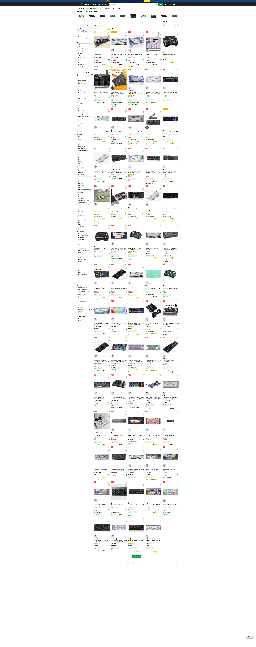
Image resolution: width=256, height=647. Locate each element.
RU (165, 4)
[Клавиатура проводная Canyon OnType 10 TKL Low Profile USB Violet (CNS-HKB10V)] (136, 347)
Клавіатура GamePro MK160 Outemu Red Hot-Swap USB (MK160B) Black (119, 249)
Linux (80, 261)
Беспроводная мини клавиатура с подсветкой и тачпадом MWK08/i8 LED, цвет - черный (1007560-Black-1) (171, 288)
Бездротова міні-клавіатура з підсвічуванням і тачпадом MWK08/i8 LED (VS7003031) (134, 249)
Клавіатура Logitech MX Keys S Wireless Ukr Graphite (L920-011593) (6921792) (119, 172)
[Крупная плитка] (175, 25)
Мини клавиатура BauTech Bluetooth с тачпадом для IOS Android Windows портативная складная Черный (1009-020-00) (170, 172)
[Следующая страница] (176, 562)
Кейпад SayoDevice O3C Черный (101, 92)
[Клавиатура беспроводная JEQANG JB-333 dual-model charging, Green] (153, 274)
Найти (160, 4)
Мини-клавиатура (83, 233)
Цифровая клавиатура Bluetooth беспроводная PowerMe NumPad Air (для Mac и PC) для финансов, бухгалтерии (119, 209)
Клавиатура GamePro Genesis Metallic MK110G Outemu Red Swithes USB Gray (151, 470)
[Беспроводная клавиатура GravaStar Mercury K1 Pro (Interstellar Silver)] (153, 384)
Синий (80, 224)
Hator (80, 53)
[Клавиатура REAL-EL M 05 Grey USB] (136, 527)
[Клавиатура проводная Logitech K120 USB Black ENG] (171, 195)
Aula (80, 55)
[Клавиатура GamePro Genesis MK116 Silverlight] (153, 235)
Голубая (80, 161)
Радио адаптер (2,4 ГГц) (84, 189)
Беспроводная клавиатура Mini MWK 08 (100, 249)
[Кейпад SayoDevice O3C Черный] (102, 79)
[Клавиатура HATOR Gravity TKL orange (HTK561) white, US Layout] (171, 491)
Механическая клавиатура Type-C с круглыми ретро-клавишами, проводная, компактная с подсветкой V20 (102, 209)
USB (80, 183)
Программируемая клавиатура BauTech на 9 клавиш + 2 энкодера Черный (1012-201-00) (118, 398)
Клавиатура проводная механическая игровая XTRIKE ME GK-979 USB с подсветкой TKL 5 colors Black (152, 172)
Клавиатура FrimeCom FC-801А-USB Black (170, 132)
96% (80, 129)
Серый (81, 222)
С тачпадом (81, 205)
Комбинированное (83, 90)
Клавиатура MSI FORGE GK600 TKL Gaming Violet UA (101, 505)
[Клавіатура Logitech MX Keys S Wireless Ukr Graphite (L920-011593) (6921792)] (119, 158)
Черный (81, 226)
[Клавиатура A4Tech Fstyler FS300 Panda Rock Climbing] (102, 384)
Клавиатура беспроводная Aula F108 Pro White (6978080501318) (136, 470)
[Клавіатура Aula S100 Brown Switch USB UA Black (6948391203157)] (171, 421)
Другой (81, 228)
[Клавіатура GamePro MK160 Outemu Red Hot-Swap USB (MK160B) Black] (119, 235)
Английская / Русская (84, 100)
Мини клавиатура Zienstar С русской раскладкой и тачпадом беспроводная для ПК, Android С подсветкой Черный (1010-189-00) (135, 209)
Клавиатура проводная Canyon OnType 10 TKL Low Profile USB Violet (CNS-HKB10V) (135, 361)
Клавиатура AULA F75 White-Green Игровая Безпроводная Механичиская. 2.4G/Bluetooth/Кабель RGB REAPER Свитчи (136, 132)
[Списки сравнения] (174, 4)
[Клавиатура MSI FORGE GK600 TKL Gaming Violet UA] (102, 491)
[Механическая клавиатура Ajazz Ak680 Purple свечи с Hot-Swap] (136, 41)
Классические (82, 270)
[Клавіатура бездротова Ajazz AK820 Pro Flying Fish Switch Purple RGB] (153, 79)
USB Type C (82, 187)
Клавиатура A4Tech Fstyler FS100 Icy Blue (152, 541)
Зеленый (81, 213)
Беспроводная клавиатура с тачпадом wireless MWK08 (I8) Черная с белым (169, 55)
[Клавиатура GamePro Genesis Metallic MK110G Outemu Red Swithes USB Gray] (153, 456)
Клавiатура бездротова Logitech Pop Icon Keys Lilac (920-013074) (119, 541)
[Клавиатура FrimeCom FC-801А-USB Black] (171, 118)
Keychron (81, 57)
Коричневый (81, 215)
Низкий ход (81, 267)
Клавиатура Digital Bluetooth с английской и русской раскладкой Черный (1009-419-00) (118, 505)
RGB (80, 157)
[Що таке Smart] (112, 29)
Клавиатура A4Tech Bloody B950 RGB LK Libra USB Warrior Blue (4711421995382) (152, 505)
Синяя (80, 172)
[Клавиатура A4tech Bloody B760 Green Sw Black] (171, 347)
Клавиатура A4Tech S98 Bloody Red (170, 92)
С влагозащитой (82, 202)
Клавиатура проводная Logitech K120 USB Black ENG (169, 209)
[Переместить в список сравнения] (109, 35)
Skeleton (81, 198)
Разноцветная (82, 170)
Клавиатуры (117, 8)
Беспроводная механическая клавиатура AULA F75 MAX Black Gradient (118, 470)
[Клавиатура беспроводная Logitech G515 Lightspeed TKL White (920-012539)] (171, 384)
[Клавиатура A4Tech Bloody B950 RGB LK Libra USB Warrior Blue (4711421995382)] (153, 491)
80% (80, 118)
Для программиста (83, 200)
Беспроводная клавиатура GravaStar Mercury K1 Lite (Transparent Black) (119, 361)
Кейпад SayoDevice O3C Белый (152, 54)
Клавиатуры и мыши (109, 8)
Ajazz (80, 51)
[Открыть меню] (78, 4)
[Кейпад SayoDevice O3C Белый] (153, 41)
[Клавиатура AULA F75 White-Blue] (136, 274)
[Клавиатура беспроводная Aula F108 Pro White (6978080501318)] (136, 456)
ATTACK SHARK (82, 59)
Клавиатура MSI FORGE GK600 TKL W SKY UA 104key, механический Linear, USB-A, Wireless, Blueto (170, 470)
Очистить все (90, 25)
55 (144, 562)
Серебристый (82, 220)
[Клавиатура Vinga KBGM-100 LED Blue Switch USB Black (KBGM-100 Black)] (119, 118)
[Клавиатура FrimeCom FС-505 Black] (136, 491)
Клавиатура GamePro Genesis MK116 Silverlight (153, 249)
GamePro (81, 64)
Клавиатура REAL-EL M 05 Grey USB (136, 540)
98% (80, 131)
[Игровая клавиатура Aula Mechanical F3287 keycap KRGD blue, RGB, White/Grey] (153, 347)
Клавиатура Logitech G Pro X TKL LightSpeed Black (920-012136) (101, 541)
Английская (82, 98)
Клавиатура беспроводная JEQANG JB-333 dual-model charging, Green (153, 288)
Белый (81, 211)
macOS (81, 252)
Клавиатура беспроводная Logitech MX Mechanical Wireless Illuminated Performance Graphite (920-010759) (170, 249)
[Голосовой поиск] (156, 4)
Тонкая (80, 241)
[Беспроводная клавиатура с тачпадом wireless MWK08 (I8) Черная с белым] (171, 41)
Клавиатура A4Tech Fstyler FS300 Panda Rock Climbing (101, 398)
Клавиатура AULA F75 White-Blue (135, 287)
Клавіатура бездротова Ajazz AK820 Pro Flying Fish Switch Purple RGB (153, 93)
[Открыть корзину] (178, 4)
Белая (80, 159)
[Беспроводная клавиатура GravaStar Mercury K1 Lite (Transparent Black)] (119, 347)
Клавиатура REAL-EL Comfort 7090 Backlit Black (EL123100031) (136, 324)
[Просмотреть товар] (163, 53)
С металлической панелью (85, 291)
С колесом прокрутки (84, 204)
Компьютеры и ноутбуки (84, 8)
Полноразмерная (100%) (84, 116)
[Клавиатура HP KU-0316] (102, 41)
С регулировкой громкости (85, 196)
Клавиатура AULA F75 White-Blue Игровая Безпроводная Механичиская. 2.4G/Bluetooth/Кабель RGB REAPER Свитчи (118, 55)
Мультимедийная (83, 235)
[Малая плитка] (178, 25)
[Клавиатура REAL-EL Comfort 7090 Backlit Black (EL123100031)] (136, 310)
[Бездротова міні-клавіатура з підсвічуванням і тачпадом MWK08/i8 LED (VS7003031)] (136, 235)
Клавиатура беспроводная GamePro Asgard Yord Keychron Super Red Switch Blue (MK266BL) (136, 435)
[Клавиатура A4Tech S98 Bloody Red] (171, 79)
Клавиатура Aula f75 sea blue (100, 469)
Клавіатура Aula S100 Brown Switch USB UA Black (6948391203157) (170, 435)
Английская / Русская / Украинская (83, 103)
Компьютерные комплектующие (97, 8)
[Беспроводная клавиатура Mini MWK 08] (102, 235)
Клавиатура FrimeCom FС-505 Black (136, 504)
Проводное (82, 92)
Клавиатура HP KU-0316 (99, 54)
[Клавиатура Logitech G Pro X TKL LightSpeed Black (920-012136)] (102, 527)
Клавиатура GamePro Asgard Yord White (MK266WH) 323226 (135, 172)
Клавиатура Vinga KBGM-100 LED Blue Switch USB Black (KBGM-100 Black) (118, 132)
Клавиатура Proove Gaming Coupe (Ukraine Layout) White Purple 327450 (118, 324)
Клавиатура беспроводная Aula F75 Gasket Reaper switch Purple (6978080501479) (101, 324)
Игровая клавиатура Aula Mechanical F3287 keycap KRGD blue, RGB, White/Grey (153, 361)
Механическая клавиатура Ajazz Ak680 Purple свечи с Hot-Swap (135, 55)
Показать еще (80, 66)
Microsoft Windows (83, 250)
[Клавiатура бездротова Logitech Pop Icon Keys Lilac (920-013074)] (119, 527)
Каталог (104, 4)
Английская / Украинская (85, 105)
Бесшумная (81, 194)
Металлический (82, 287)
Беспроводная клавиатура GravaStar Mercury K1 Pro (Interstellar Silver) (153, 398)
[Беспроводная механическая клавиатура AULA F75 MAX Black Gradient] (119, 456)
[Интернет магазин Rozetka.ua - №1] (89, 4)
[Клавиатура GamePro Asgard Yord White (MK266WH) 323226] (136, 158)
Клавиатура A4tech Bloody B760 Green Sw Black (170, 361)
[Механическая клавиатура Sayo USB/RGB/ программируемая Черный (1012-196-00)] (153, 310)
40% (79, 125)
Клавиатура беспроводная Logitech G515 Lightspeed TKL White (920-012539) (170, 398)
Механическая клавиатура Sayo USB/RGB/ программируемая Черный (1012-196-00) (153, 324)
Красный (81, 217)
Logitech (81, 48)
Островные (81, 272)
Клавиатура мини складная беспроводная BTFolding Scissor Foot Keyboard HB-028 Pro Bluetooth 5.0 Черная (153, 132)
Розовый (81, 218)
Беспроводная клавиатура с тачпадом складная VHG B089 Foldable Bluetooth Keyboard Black (118, 435)
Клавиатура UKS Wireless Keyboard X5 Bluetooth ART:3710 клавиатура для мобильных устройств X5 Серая (102, 435)
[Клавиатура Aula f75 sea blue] (102, 456)
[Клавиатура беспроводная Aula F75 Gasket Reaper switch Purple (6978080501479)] (102, 310)
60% (80, 123)
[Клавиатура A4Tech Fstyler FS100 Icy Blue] (153, 527)
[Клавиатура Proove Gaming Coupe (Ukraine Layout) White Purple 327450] (119, 310)
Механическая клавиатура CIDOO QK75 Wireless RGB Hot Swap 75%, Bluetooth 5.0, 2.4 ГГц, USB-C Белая (101, 132)
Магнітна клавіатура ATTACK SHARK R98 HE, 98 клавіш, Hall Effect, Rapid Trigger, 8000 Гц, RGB (136, 398)
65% (80, 121)
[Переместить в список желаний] (109, 32)
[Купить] (109, 60)
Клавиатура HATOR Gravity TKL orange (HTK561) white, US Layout (170, 505)
